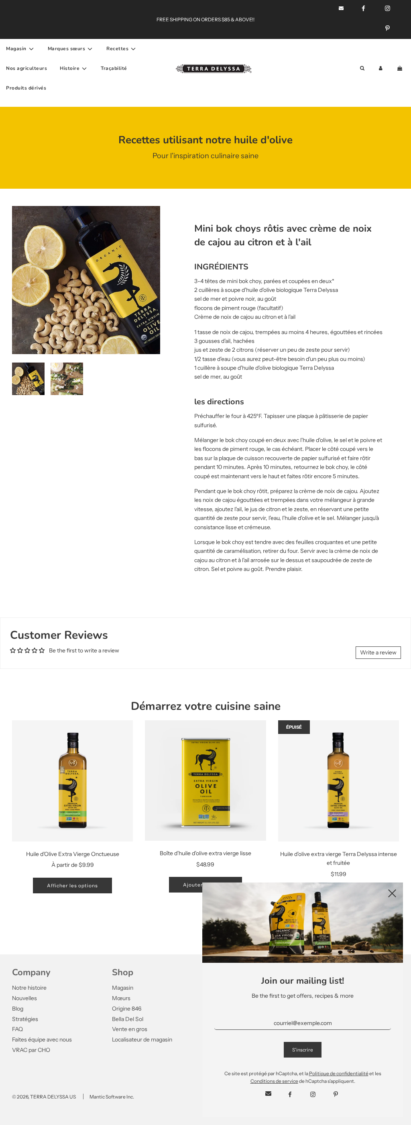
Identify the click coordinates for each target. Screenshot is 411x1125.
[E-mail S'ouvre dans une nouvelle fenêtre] (268, 1094)
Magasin (122, 987)
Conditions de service (274, 1081)
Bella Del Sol (127, 1019)
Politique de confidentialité (338, 1073)
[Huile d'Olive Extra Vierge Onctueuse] (72, 780)
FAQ (17, 1029)
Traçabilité (114, 68)
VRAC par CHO (31, 1050)
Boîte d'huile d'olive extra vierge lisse (205, 853)
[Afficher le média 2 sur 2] (67, 379)
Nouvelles (24, 998)
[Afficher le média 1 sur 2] (28, 379)
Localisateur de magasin (142, 1039)
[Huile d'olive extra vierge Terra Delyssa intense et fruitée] (338, 780)
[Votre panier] (400, 68)
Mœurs (121, 998)
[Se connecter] (380, 68)
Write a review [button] (378, 652)
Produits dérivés (26, 88)
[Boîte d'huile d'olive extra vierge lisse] (205, 780)
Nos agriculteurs (26, 68)
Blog (17, 1008)
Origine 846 (126, 1008)
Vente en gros (129, 1029)
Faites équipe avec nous (42, 1039)
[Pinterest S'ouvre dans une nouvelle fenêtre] (387, 28)
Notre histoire (29, 987)
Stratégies (25, 1019)
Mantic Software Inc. (112, 1097)
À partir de (72, 864)
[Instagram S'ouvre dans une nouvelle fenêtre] (312, 1094)
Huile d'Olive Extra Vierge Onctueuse (72, 854)
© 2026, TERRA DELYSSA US (44, 1097)
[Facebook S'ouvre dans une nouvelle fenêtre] (290, 1094)
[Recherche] (362, 68)
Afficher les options (72, 885)
